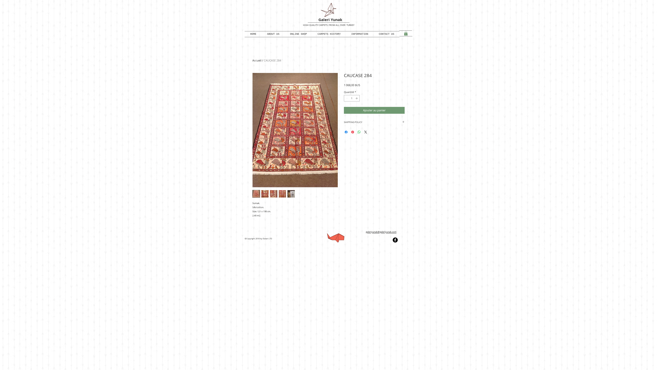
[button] (406, 33)
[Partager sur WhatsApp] (359, 132)
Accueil (256, 60)
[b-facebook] (395, 240)
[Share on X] (366, 132)
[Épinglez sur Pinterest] (353, 132)
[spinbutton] (352, 98)
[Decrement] (346, 98)
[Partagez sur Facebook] (346, 132)
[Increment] (357, 98)
